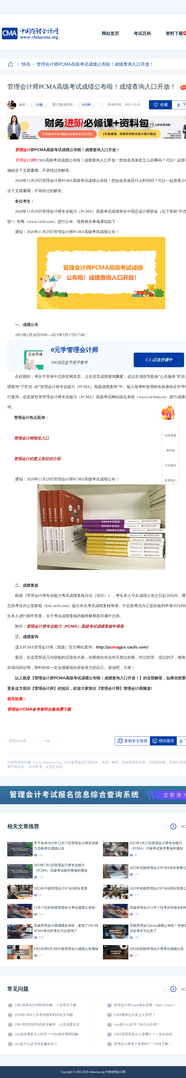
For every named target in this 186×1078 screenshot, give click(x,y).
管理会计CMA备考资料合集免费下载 (39, 709)
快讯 (26, 64)
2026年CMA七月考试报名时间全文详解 (44, 1015)
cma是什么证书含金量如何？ (36, 1044)
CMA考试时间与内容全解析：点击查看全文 (47, 1024)
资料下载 (174, 33)
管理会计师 (17, 741)
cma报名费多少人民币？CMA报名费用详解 (46, 1034)
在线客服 (170, 435)
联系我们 (170, 480)
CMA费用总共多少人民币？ (134, 1015)
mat (47, 741)
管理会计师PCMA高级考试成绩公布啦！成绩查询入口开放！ (95, 64)
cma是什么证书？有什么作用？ (137, 1024)
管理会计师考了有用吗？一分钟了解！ (142, 1044)
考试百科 (142, 33)
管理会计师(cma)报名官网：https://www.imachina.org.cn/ (146, 1005)
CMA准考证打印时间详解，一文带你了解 (45, 1005)
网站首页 (110, 33)
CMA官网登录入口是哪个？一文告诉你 (143, 1034)
